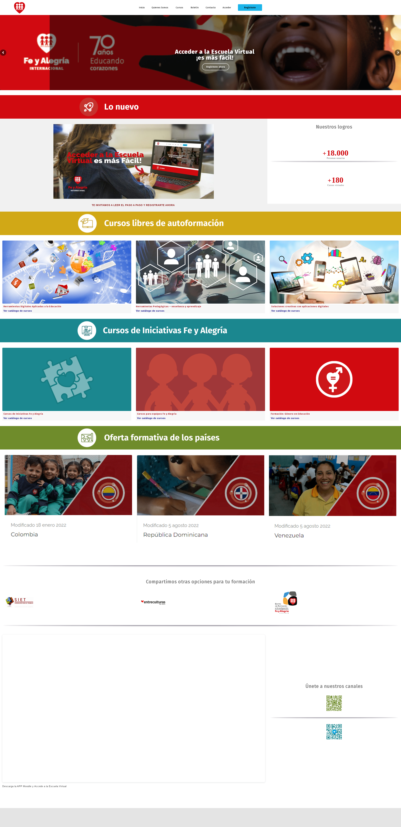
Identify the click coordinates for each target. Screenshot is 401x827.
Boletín (195, 7)
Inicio (142, 7)
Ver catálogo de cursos (17, 310)
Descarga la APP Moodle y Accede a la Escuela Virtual (34, 786)
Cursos (179, 7)
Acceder (227, 7)
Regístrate (250, 7)
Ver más (200, 67)
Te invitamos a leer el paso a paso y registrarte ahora (134, 205)
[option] (68, 499)
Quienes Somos (160, 7)
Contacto (211, 7)
